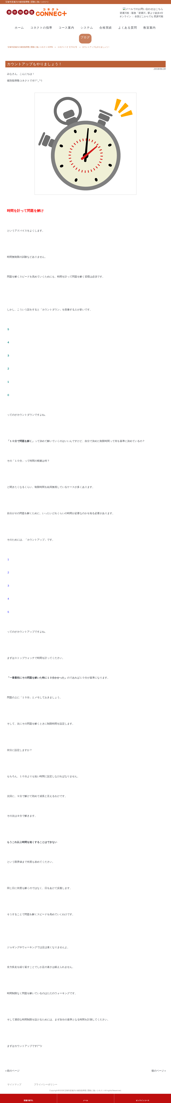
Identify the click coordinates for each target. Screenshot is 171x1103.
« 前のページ (12, 1071)
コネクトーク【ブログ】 (67, 47)
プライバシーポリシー (45, 1084)
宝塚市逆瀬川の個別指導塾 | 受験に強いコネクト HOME (30, 47)
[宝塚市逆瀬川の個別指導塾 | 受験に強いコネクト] (36, 16)
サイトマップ (14, 1084)
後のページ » (158, 1071)
